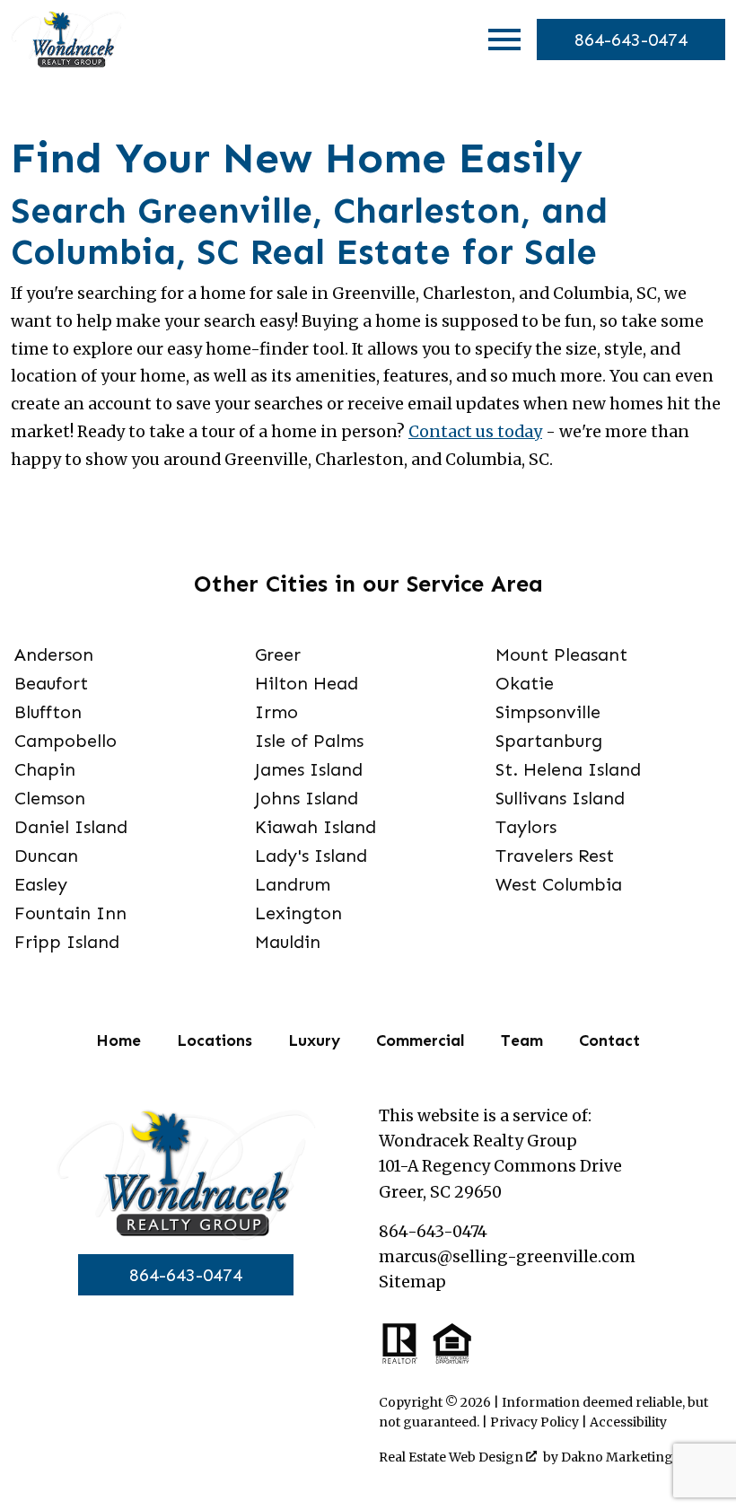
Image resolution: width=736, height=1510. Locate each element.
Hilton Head (306, 683)
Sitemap (412, 1282)
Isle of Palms (309, 740)
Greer (278, 654)
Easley (40, 884)
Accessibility (628, 1422)
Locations (214, 1040)
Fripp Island (66, 942)
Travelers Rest (554, 855)
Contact (609, 1040)
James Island (309, 769)
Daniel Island (70, 827)
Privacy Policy (534, 1422)
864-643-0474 (185, 1275)
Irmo (276, 712)
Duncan (46, 855)
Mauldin (287, 942)
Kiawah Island (315, 827)
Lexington (298, 913)
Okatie (524, 683)
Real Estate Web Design (452, 1457)
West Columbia (558, 884)
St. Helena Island (568, 769)
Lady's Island (311, 855)
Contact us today (475, 432)
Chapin (44, 769)
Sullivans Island (560, 798)
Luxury (314, 1040)
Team (522, 1040)
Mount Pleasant (561, 654)
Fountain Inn (70, 913)
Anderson (53, 654)
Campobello (65, 740)
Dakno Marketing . (625, 1457)
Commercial (420, 1040)
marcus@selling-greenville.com (507, 1257)
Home (118, 1040)
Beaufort (51, 683)
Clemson (49, 798)
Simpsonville (547, 712)
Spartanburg (548, 740)
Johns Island (306, 798)
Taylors (525, 827)
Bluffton (48, 712)
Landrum (292, 884)
